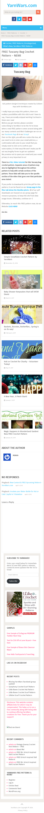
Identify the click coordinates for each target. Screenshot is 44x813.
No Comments (21, 59)
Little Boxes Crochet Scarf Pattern (22, 692)
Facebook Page (11, 134)
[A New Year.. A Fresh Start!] (22, 384)
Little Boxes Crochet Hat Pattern (21, 690)
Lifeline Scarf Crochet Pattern (20, 695)
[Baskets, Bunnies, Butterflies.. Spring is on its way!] (22, 314)
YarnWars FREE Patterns (22, 46)
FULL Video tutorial (17, 162)
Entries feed (13, 786)
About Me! (20, 749)
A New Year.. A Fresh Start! (15, 396)
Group (26, 134)
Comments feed (15, 789)
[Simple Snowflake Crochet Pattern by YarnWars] (22, 244)
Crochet (8, 43)
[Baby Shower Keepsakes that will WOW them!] (22, 279)
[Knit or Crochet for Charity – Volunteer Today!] (22, 349)
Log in (11, 783)
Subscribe (13, 581)
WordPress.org (14, 791)
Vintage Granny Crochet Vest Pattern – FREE (22, 745)
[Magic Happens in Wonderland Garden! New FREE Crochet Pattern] (22, 419)
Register (12, 780)
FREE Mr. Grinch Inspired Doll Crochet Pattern (22, 753)
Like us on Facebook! (17, 663)
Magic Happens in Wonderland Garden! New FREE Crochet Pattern (21, 432)
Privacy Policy (22, 810)
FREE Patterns (17, 43)
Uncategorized (30, 43)
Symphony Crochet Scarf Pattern (22, 687)
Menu (4, 28)
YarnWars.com (22, 5)
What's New (7, 46)
